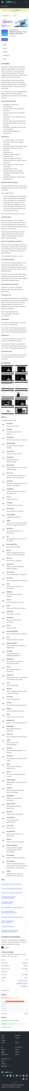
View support (14, 956)
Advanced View (5, 990)
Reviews (5, 48)
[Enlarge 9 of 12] (12, 400)
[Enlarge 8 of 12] (26, 392)
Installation (5, 52)
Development (6, 55)
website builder (24, 986)
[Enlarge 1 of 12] (12, 367)
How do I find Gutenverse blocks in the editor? (7, 921)
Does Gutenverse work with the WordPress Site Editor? (8, 897)
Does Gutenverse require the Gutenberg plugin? (7, 902)
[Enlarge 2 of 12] (26, 367)
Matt (3, 1061)
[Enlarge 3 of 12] (12, 375)
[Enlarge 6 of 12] (26, 383)
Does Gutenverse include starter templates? (12, 917)
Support (5, 59)
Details (4, 44)
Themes (17, 1038)
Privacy (3, 1042)
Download (4, 39)
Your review (4, 1013)
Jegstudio (13, 35)
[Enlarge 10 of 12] (26, 400)
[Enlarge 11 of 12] (12, 408)
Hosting (3, 1040)
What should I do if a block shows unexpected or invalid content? (9, 931)
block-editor (20, 980)
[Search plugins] (15, 15)
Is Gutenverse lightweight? (7, 926)
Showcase (17, 1035)
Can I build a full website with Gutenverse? (11, 888)
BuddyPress (5, 1066)
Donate (17, 1052)
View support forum (6, 1027)
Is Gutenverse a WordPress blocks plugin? (11, 892)
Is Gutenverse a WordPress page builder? (11, 884)
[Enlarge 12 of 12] (26, 408)
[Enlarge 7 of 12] (12, 392)
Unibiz (20, 256)
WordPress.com (6, 1059)
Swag (17, 1054)
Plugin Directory (4, 6)
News (2, 1038)
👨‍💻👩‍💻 (2, 1052)
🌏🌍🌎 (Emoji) (8, 1072)
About (2, 1035)
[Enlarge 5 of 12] (12, 383)
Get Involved (18, 1047)
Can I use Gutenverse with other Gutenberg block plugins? (9, 912)
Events (17, 1049)
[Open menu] (27, 2)
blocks (25, 980)
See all (26, 1013)
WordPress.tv (5, 1054)
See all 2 (26, 977)
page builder (19, 983)
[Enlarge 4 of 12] (26, 375)
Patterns (17, 1042)
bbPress (4, 1063)
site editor (25, 983)
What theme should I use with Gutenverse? (12, 907)
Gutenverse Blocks (20, 213)
